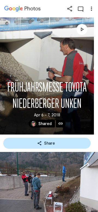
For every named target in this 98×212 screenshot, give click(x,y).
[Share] (69, 8)
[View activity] (80, 8)
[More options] (91, 8)
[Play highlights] (81, 29)
